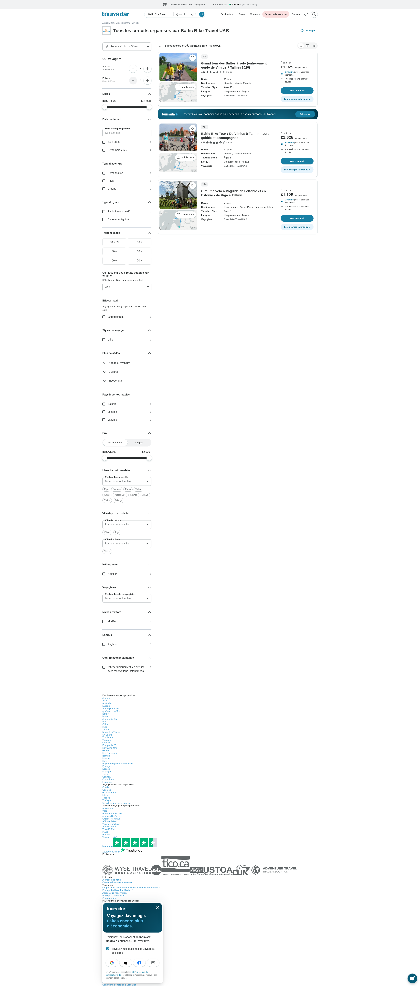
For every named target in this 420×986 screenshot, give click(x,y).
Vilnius (145, 495)
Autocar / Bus (109, 826)
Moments (255, 14)
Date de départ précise (117, 128)
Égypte (106, 713)
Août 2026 (114, 142)
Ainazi (107, 495)
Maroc (105, 716)
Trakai (107, 500)
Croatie (106, 742)
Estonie (247, 83)
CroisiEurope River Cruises (116, 803)
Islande (106, 755)
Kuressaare (120, 495)
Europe (106, 706)
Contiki (105, 787)
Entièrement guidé (118, 219)
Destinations (226, 14)
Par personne (115, 442)
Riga (106, 489)
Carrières (118, 882)
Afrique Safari (109, 821)
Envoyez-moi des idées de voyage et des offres (133, 950)
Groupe (112, 188)
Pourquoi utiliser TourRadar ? (117, 890)
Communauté (109, 898)
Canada (106, 776)
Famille (106, 834)
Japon (105, 729)
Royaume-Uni (109, 748)
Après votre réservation (114, 893)
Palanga (118, 500)
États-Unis (107, 782)
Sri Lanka (107, 734)
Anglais (112, 644)
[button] (297, 73)
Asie (104, 700)
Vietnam (106, 740)
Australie (106, 703)
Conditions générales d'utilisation (119, 984)
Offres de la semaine (276, 14)
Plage (105, 831)
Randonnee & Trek (112, 813)
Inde (104, 727)
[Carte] (314, 45)
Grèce (105, 750)
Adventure (107, 808)
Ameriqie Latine (110, 708)
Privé (111, 180)
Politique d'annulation (113, 895)
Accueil (105, 23)
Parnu (128, 489)
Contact (296, 14)
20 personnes (116, 316)
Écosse (106, 769)
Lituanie (228, 83)
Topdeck (106, 797)
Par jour (139, 442)
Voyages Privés (110, 837)
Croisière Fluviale (111, 818)
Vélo (110, 339)
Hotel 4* (112, 573)
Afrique (106, 698)
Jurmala (117, 489)
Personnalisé (115, 173)
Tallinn (138, 489)
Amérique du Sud (111, 711)
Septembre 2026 (117, 150)
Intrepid (106, 795)
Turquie (106, 774)
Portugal (106, 766)
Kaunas (133, 495)
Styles (242, 14)
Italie (104, 761)
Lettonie (237, 83)
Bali (104, 721)
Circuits (135, 23)
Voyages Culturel (111, 824)
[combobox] (127, 481)
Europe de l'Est (110, 745)
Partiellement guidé (119, 211)
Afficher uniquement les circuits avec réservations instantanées (126, 669)
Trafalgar (107, 800)
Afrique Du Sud (110, 719)
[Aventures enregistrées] (306, 14)
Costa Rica (108, 779)
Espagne (107, 771)
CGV (134, 972)
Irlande (106, 758)
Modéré (112, 621)
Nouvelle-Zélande (111, 732)
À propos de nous (111, 879)
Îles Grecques (109, 753)
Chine (105, 724)
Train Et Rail (108, 829)
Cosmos (106, 790)
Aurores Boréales (111, 816)
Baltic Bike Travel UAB (120, 23)
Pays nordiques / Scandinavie (117, 763)
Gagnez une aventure (131, 887)
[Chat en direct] (412, 978)
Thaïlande (107, 737)
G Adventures (109, 792)
